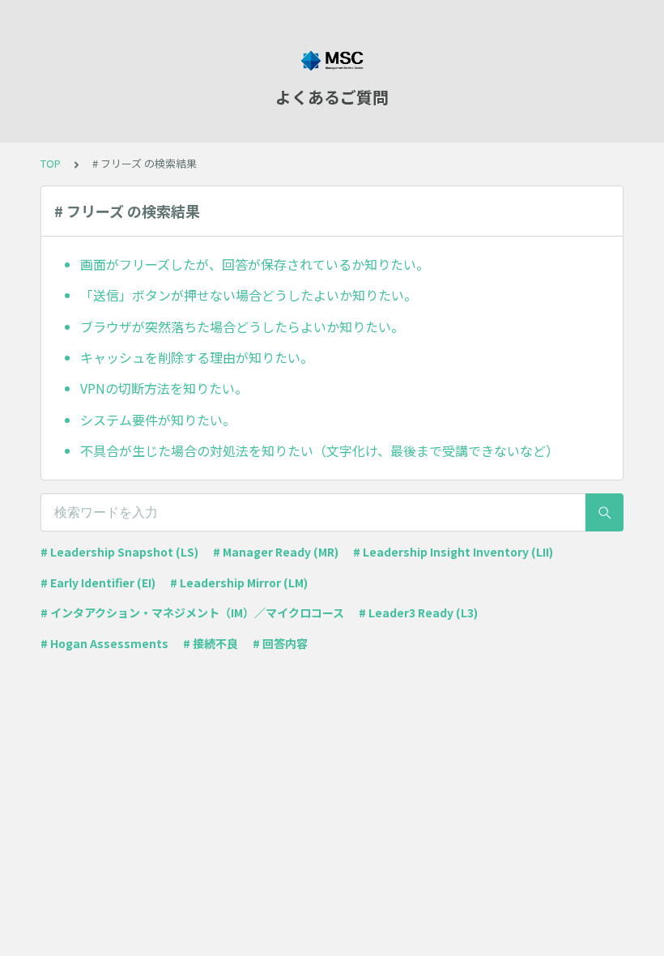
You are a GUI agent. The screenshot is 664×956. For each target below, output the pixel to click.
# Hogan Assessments (104, 643)
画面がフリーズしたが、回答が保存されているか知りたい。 (254, 264)
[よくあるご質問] (332, 61)
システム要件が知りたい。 (158, 419)
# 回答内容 (280, 643)
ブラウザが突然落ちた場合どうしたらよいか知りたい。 (242, 326)
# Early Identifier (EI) (97, 582)
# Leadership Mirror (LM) (239, 582)
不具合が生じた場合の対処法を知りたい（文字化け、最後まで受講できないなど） (319, 450)
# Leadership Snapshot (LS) (119, 552)
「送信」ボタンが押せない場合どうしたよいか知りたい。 (248, 295)
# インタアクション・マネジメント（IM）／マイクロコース (192, 612)
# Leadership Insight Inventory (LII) (453, 552)
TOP (50, 163)
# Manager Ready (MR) (275, 552)
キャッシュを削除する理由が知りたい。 (196, 357)
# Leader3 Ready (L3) (418, 612)
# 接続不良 (210, 643)
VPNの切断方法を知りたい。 (164, 388)
